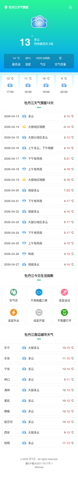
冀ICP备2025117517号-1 (39, 463)
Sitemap (39, 467)
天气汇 (32, 459)
